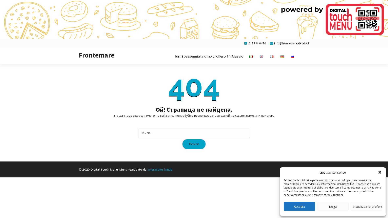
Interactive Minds (159, 169)
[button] (380, 172)
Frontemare (96, 55)
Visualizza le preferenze (367, 206)
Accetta (299, 206)
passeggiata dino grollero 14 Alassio (209, 56)
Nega (333, 206)
